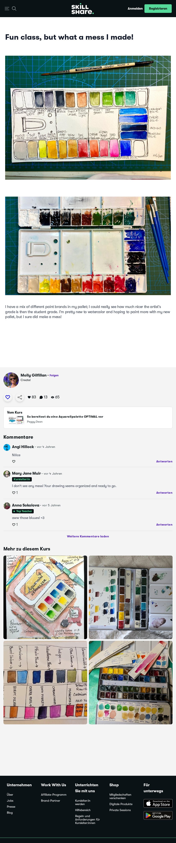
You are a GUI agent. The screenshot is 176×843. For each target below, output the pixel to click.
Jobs (10, 800)
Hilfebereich (83, 810)
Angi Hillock (23, 447)
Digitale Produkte (120, 804)
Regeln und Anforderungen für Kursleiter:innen (87, 820)
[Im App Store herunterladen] (156, 804)
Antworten (164, 461)
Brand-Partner (50, 800)
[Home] (82, 8)
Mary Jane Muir (26, 473)
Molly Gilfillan (34, 375)
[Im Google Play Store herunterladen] (156, 816)
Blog (10, 812)
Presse (11, 806)
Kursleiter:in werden (82, 802)
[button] (7, 8)
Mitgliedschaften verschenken (120, 796)
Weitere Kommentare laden (88, 536)
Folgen (54, 375)
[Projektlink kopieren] (19, 397)
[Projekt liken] (7, 397)
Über (10, 794)
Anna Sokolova (25, 505)
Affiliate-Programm (54, 794)
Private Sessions (120, 810)
